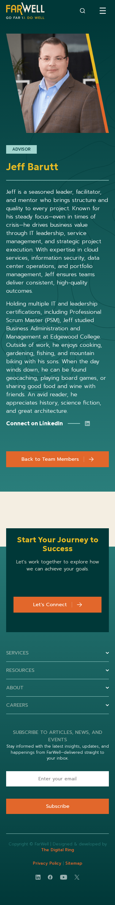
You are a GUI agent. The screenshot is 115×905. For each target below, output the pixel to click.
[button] (103, 11)
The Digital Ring (57, 850)
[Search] (82, 11)
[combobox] (82, 11)
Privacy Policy (48, 863)
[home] (25, 10)
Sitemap (73, 863)
